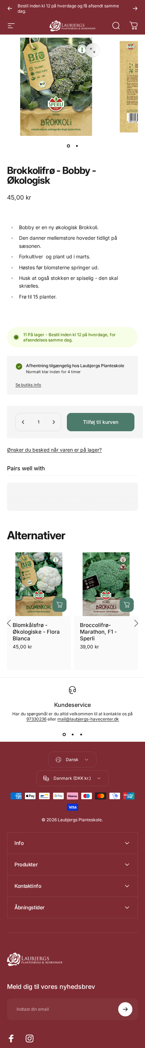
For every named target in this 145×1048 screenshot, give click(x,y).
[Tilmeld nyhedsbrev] (125, 1009)
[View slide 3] (81, 734)
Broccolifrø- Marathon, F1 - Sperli (98, 632)
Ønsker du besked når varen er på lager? (54, 450)
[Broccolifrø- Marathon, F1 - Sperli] (106, 584)
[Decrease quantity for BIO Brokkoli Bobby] (23, 422)
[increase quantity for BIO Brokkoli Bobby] (53, 422)
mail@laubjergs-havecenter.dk (88, 719)
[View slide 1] (64, 734)
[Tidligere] (10, 8)
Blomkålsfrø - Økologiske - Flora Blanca (36, 632)
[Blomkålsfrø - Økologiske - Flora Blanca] (39, 584)
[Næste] (135, 8)
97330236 (36, 719)
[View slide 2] (72, 734)
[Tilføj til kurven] (59, 605)
